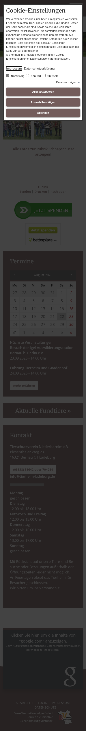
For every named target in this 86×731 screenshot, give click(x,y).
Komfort (36, 76)
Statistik (52, 76)
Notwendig (17, 76)
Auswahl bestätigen (43, 102)
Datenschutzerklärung (39, 68)
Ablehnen (43, 112)
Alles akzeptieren (43, 91)
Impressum (14, 68)
